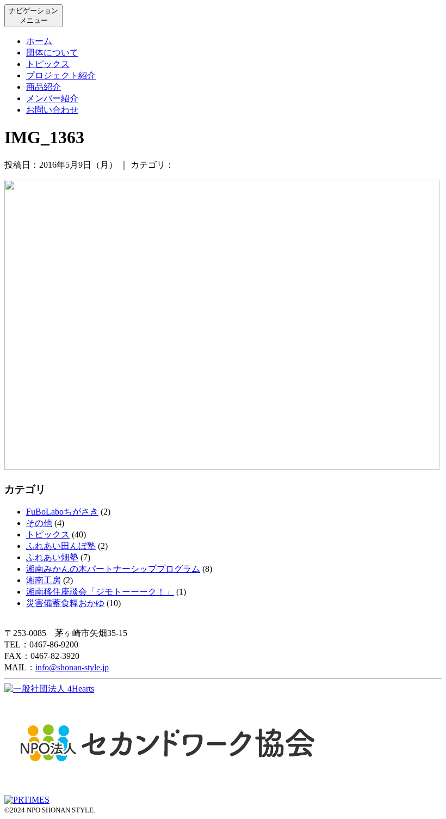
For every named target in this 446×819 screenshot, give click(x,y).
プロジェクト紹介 (61, 75)
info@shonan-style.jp (72, 667)
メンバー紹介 (52, 98)
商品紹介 (43, 86)
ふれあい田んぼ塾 (61, 546)
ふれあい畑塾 (52, 557)
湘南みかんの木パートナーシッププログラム (113, 568)
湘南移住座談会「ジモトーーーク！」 (100, 591)
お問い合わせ (52, 109)
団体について (52, 52)
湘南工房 (43, 580)
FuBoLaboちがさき (62, 511)
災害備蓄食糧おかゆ (65, 603)
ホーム (39, 41)
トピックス (48, 64)
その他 (39, 523)
